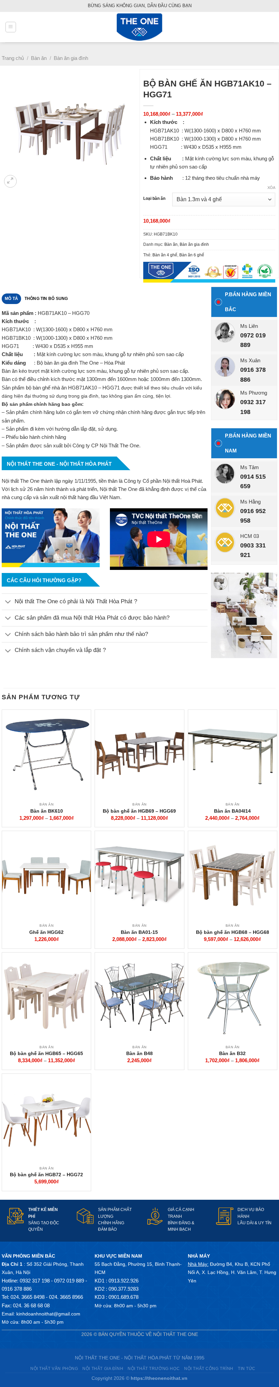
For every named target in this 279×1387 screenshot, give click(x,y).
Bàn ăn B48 (139, 1053)
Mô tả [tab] (11, 298)
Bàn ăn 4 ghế (164, 255)
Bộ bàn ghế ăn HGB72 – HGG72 (46, 1174)
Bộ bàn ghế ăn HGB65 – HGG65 (46, 1053)
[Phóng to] (10, 181)
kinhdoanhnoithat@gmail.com (48, 1314)
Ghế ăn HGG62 (46, 932)
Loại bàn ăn (154, 198)
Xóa (271, 188)
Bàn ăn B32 (232, 1053)
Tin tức (247, 1368)
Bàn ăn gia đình (71, 58)
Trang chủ (13, 58)
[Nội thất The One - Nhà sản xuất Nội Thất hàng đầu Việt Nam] (139, 27)
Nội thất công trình (208, 1368)
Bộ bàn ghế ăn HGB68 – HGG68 (232, 932)
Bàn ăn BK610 (46, 811)
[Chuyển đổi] (8, 602)
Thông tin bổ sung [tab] (46, 298)
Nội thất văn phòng (54, 1368)
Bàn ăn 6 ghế (191, 255)
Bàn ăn (39, 58)
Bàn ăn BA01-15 (139, 932)
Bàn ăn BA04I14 (232, 811)
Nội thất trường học (154, 1368)
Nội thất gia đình (102, 1368)
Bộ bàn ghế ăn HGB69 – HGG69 (139, 811)
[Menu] (10, 27)
